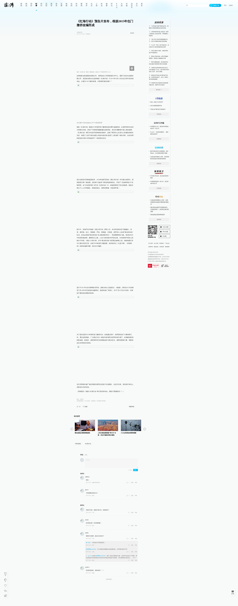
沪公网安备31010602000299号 (156, 254)
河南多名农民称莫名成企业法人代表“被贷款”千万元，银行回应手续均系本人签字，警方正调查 (159, 69)
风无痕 (87, 520)
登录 (225, 5)
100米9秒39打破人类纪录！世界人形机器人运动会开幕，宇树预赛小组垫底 (158, 33)
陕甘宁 (87, 490)
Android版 (165, 227)
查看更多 (159, 114)
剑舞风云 (87, 477)
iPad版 (165, 236)
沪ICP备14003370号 (153, 252)
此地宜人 (87, 567)
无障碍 (231, 5)
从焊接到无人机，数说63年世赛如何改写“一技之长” (159, 127)
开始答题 (159, 188)
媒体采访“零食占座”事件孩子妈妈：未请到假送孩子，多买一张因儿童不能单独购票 (158, 77)
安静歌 (87, 533)
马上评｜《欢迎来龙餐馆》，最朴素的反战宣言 (159, 133)
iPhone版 (165, 231)
